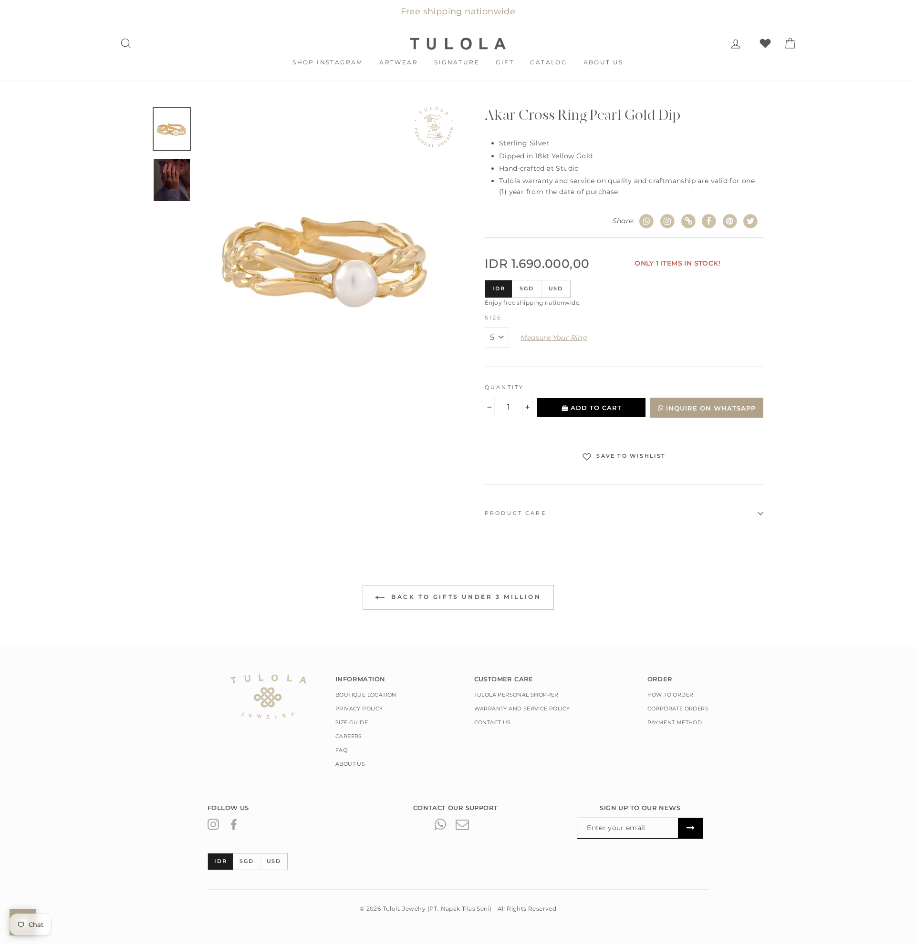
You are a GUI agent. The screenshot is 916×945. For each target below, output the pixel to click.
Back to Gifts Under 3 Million (464, 597)
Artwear (398, 62)
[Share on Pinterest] (730, 221)
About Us (603, 62)
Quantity (504, 387)
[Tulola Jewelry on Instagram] (213, 824)
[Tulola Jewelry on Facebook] (233, 824)
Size (493, 318)
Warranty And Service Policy (522, 708)
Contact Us (492, 722)
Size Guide (351, 722)
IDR (498, 288)
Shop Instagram (327, 62)
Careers (348, 736)
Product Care (515, 513)
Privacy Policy (359, 708)
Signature (456, 62)
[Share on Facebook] (709, 221)
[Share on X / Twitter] (750, 221)
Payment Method (674, 722)
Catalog (548, 62)
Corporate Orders (677, 708)
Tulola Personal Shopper (516, 694)
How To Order (670, 694)
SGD (526, 288)
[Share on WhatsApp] (646, 221)
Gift (505, 62)
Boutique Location (365, 694)
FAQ (341, 750)
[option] (325, 255)
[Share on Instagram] (667, 221)
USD (556, 288)
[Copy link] (688, 221)
